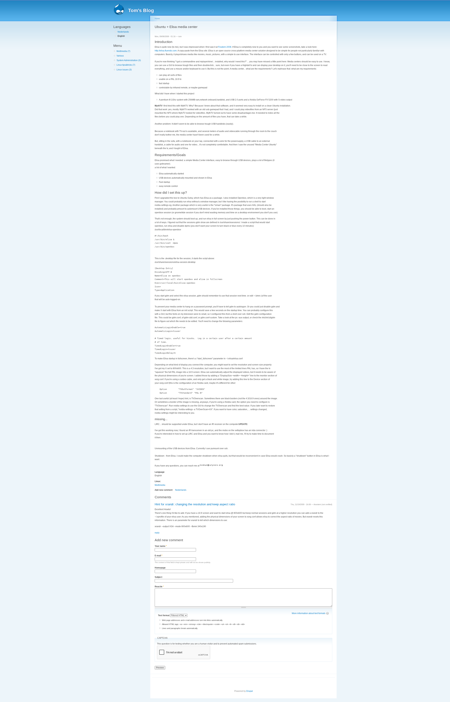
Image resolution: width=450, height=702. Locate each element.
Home (157, 18)
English (121, 36)
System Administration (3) (129, 60)
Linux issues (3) (124, 69)
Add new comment (163, 490)
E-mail (158, 555)
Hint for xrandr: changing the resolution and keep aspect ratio (195, 504)
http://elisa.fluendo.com (166, 50)
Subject (158, 577)
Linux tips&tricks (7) (126, 65)
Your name (161, 546)
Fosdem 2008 (224, 47)
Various (120, 56)
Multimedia (160, 485)
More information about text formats (308, 613)
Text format (164, 615)
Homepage (160, 568)
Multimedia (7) (123, 51)
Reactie (159, 586)
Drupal (249, 691)
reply (157, 533)
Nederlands (123, 32)
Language (160, 472)
